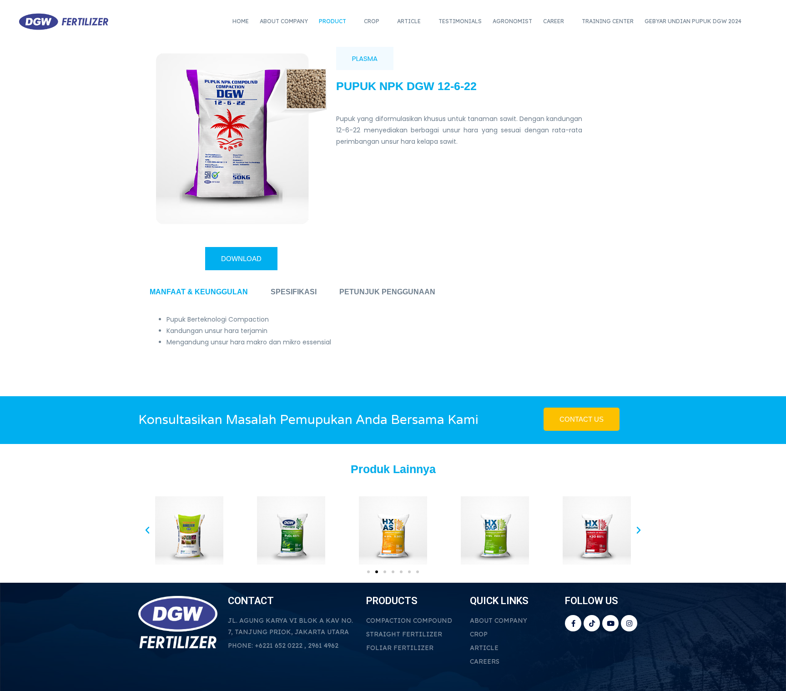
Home (240, 21)
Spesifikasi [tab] (294, 292)
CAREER (553, 21)
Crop (371, 21)
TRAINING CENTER (608, 21)
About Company (284, 21)
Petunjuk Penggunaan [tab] (387, 292)
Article (409, 21)
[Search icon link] (762, 21)
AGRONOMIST (512, 21)
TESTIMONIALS (460, 21)
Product (332, 21)
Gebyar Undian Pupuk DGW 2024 (693, 21)
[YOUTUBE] (610, 623)
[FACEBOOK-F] (573, 623)
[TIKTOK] (592, 623)
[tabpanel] (393, 341)
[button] (147, 530)
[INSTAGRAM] (629, 623)
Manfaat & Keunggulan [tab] (199, 292)
